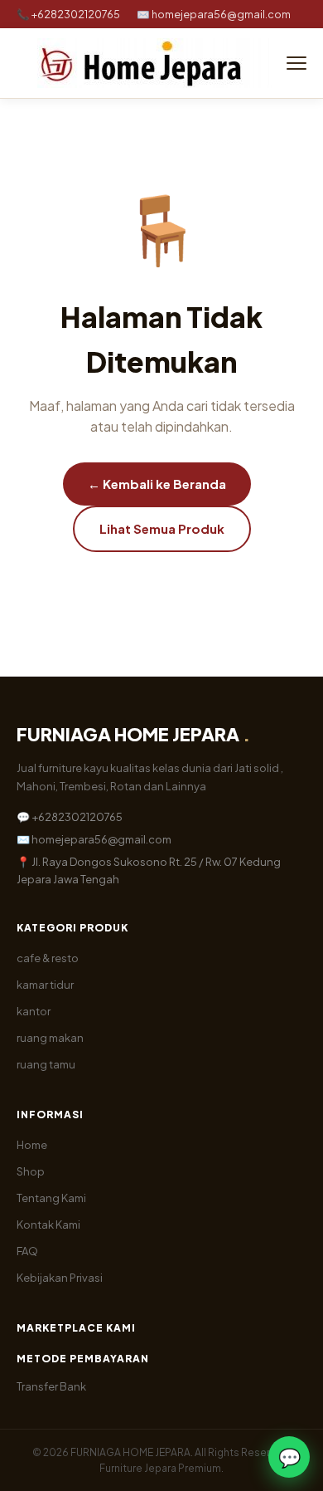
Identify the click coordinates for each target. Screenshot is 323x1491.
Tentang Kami (51, 1198)
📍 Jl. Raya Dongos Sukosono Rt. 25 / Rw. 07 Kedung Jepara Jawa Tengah (149, 870)
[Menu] (296, 63)
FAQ (27, 1251)
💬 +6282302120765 (70, 817)
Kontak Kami (48, 1224)
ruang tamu (46, 1064)
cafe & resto (48, 958)
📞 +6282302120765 (68, 14)
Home (32, 1144)
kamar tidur (45, 984)
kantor (34, 1011)
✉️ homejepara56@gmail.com (214, 14)
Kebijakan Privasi (60, 1277)
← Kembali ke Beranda (157, 483)
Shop (31, 1171)
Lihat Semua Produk (161, 528)
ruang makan (50, 1037)
